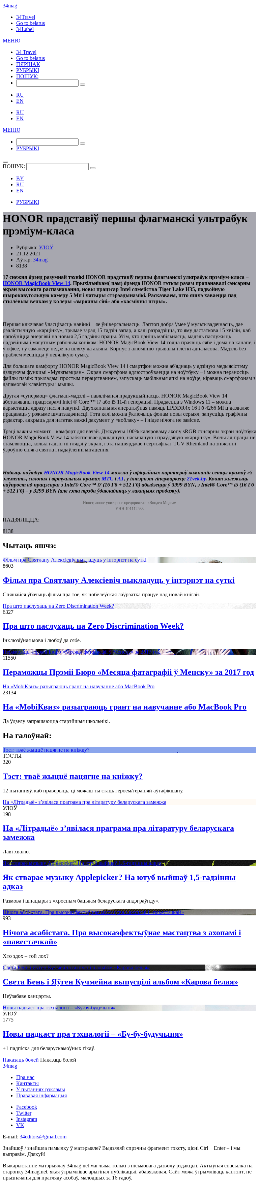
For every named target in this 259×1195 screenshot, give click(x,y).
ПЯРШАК (28, 64)
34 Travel (26, 52)
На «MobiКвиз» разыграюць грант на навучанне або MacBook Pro (78, 686)
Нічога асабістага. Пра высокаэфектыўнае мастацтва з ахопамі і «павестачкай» (93, 912)
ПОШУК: (27, 76)
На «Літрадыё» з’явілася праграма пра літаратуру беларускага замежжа (84, 802)
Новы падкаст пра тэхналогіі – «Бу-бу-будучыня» (59, 1007)
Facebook (26, 1107)
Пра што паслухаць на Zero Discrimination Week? (58, 606)
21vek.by (196, 478)
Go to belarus (30, 23)
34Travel (25, 17)
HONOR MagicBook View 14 (36, 283)
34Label (25, 29)
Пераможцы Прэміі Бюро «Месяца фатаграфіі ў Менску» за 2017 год (82, 652)
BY (20, 178)
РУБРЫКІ (27, 70)
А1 (120, 478)
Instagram (26, 1119)
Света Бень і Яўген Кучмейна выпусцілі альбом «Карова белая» (76, 967)
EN (20, 101)
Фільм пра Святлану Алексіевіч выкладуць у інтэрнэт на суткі (74, 560)
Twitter (23, 1113)
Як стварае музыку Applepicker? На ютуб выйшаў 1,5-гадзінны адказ (82, 863)
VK (20, 1125)
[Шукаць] (82, 85)
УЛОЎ (46, 247)
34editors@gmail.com (43, 1136)
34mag (10, 5)
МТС (107, 478)
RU (20, 95)
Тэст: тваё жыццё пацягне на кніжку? (46, 750)
